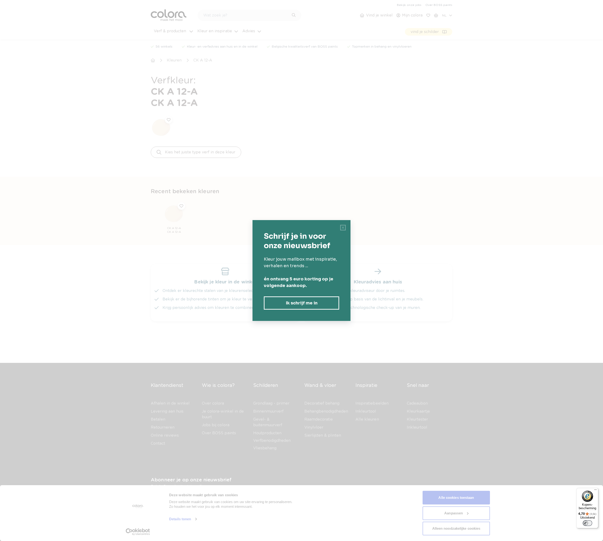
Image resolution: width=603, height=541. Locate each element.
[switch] (587, 523)
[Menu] (595, 491)
